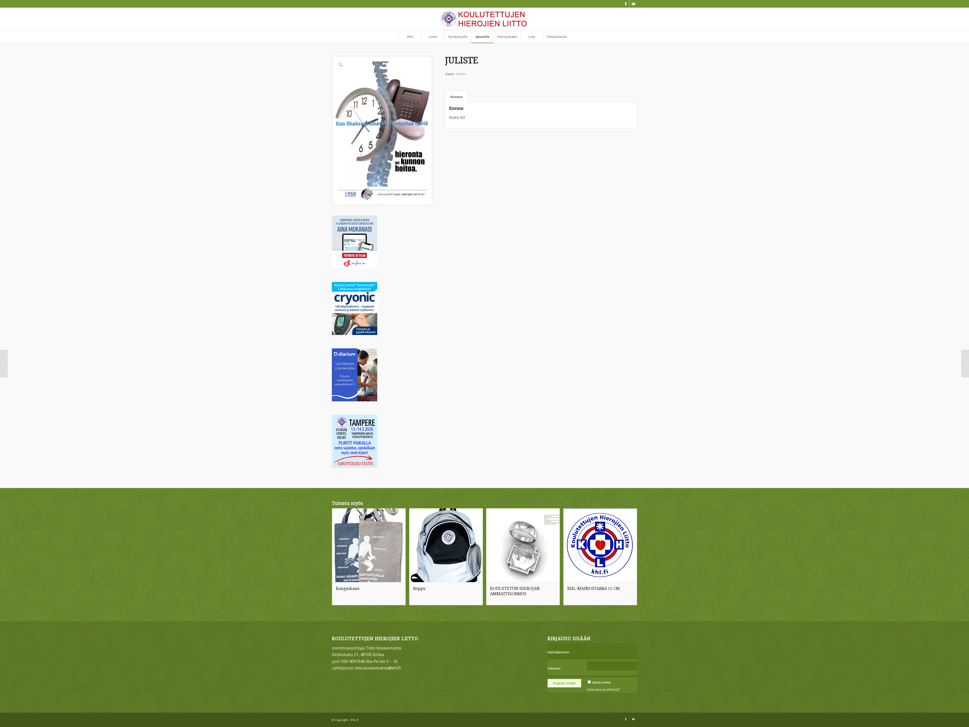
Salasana (554, 668)
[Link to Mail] (633, 4)
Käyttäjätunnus (558, 652)
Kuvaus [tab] (456, 96)
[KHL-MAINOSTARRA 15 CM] (965, 363)
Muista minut (602, 682)
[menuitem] (410, 36)
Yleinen (461, 74)
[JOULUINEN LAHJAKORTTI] (4, 363)
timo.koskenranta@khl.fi (378, 668)
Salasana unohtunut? (603, 689)
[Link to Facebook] (625, 4)
